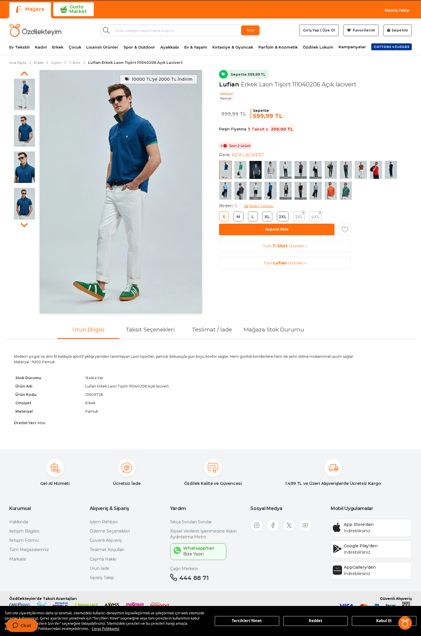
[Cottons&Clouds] (391, 46)
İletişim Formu (23, 540)
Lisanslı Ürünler (102, 47)
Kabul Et (384, 620)
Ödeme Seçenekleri (110, 531)
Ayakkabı (169, 47)
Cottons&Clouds (391, 45)
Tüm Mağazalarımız (29, 549)
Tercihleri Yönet (247, 620)
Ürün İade (99, 568)
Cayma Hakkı (103, 559)
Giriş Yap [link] (311, 30)
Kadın (41, 47)
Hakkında (18, 521)
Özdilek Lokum (318, 47)
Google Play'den (361, 545)
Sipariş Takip (397, 10)
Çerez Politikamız (106, 628)
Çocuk (75, 47)
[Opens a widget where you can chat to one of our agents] (22, 626)
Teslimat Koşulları (107, 549)
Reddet (315, 620)
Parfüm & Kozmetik (278, 47)
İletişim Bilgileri (24, 531)
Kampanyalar (352, 47)
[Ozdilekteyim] (35, 30)
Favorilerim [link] (363, 30)
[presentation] (210, 389)
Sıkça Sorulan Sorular (191, 521)
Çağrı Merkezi (184, 568)
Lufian (230, 84)
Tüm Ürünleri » (285, 246)
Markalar (17, 559)
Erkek (57, 47)
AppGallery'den (360, 567)
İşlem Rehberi (104, 521)
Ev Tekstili (19, 47)
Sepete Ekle (277, 229)
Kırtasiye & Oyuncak (232, 47)
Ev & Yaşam (195, 47)
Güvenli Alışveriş (106, 540)
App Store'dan (359, 524)
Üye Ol (328, 30)
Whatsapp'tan (198, 548)
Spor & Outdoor (139, 47)
